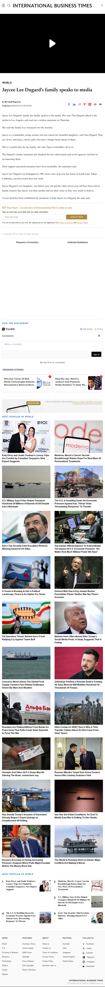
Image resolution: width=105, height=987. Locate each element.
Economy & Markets (10, 952)
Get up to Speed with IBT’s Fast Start (87, 402)
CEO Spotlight (28, 966)
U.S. (4, 948)
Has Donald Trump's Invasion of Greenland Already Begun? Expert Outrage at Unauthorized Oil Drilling (24, 817)
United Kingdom (69, 957)
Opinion (5, 974)
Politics (5, 966)
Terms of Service (66, 223)
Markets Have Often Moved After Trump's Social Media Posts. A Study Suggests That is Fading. (78, 639)
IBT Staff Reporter (13, 102)
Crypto (4, 970)
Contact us (46, 948)
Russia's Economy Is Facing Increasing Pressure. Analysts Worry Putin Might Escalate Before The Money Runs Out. (26, 863)
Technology (6, 961)
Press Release (28, 961)
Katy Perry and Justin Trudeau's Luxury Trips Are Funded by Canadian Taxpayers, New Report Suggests (25, 458)
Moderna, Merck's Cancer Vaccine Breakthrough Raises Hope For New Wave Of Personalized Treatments (78, 458)
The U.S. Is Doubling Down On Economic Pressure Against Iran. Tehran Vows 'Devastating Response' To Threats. (76, 503)
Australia (66, 944)
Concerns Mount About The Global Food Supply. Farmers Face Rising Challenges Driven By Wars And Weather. (23, 685)
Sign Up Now (33, 403)
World (4, 944)
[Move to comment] (100, 104)
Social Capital (27, 948)
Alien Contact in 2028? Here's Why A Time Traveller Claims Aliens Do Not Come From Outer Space (77, 730)
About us (45, 944)
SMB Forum (27, 952)
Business (5, 957)
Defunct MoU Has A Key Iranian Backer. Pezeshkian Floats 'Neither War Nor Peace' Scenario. (77, 594)
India (64, 948)
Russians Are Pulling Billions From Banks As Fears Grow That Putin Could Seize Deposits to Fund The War (25, 730)
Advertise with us (49, 966)
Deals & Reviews (29, 970)
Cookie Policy (47, 961)
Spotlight (25, 957)
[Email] (95, 104)
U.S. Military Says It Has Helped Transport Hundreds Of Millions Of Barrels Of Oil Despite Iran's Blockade (25, 503)
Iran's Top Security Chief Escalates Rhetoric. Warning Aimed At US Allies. (73, 916)
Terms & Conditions (50, 952)
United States (68, 961)
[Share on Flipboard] (84, 104)
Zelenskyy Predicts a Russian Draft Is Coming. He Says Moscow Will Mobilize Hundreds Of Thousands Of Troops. (79, 685)
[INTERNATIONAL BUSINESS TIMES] (52, 6)
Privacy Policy (82, 223)
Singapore (67, 952)
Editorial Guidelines (78, 242)
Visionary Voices (29, 944)
